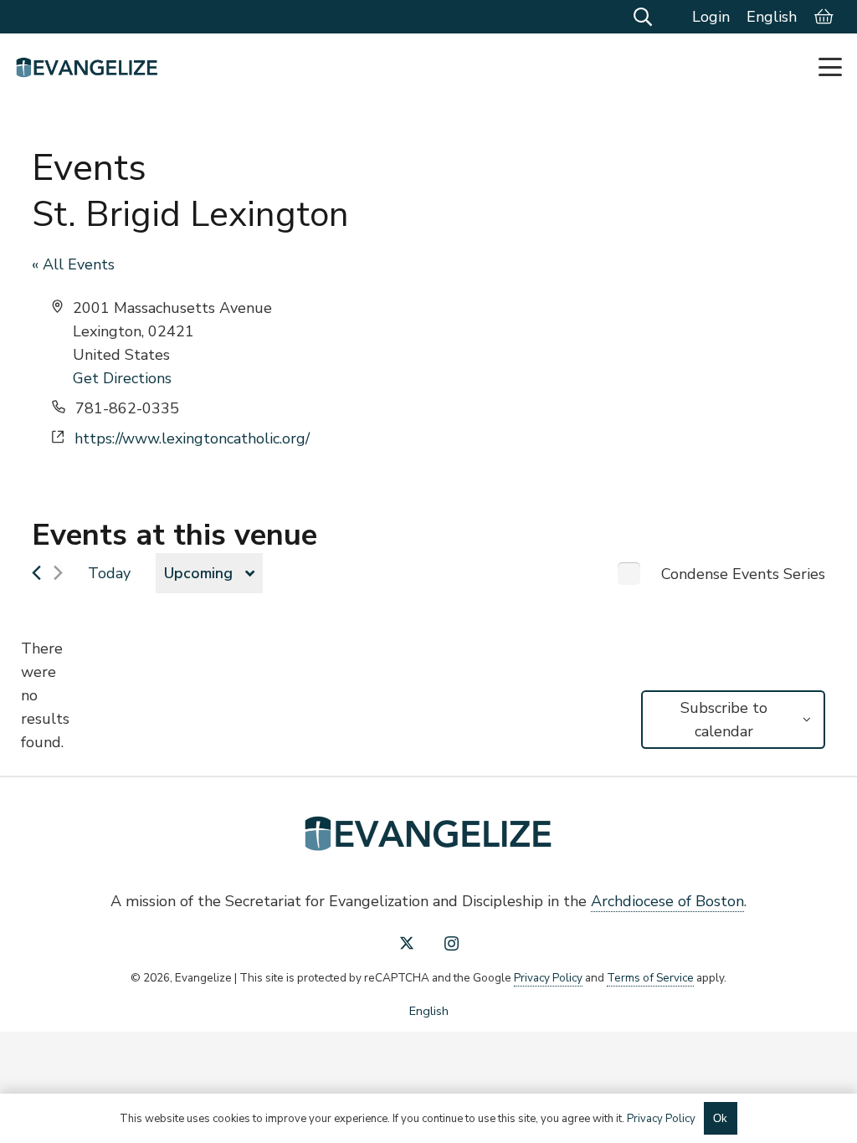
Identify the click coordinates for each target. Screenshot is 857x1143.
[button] (642, 17)
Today (109, 573)
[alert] (45, 695)
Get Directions (122, 378)
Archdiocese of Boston (667, 901)
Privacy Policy (548, 978)
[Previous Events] (36, 573)
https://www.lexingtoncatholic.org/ (192, 438)
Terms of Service (650, 978)
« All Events (73, 264)
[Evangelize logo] (87, 67)
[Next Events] (58, 573)
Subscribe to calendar (723, 719)
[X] (406, 943)
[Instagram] (451, 943)
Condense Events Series (743, 574)
